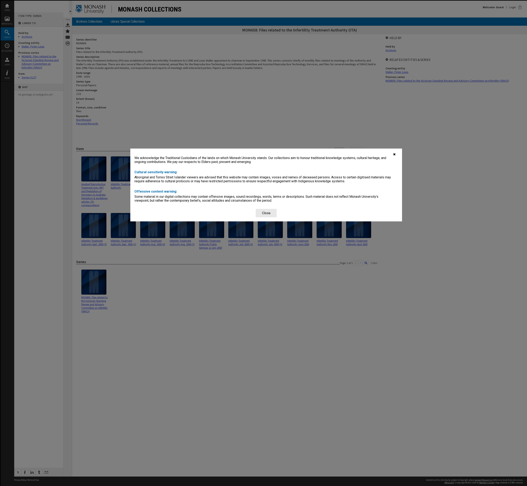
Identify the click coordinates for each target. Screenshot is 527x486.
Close (266, 213)
